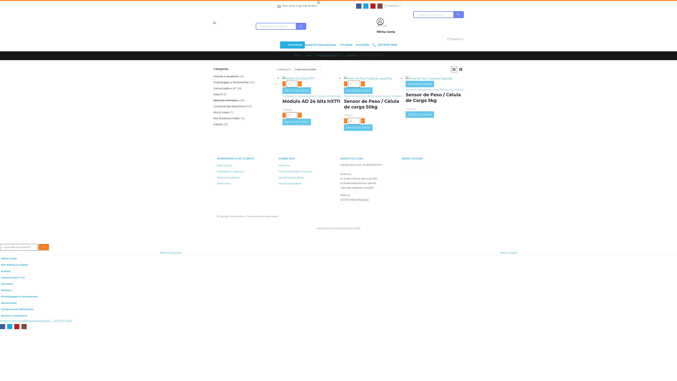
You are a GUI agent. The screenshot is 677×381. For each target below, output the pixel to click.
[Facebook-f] (418, 167)
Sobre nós (284, 165)
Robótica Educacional (320, 44)
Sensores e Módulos (328, 96)
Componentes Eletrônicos (229, 106)
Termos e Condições (228, 177)
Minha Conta (223, 183)
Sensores (287, 96)
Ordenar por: (284, 69)
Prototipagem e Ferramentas (230, 82)
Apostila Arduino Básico (291, 177)
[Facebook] (358, 6)
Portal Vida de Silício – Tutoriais (295, 171)
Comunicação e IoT (224, 88)
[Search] (301, 26)
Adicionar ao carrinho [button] (297, 90)
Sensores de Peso (305, 96)
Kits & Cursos (221, 112)
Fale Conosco (224, 165)
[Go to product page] (311, 78)
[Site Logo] (336, 6)
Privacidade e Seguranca (230, 171)
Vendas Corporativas (290, 183)
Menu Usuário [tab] (508, 252)
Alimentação (9, 303)
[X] (365, 6)
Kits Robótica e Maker (226, 118)
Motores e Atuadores (226, 76)
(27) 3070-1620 (387, 44)
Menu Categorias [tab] (170, 252)
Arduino (218, 124)
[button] (454, 69)
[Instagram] (380, 6)
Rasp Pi (218, 94)
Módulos (6, 290)
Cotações (362, 44)
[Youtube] (373, 6)
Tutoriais (346, 44)
